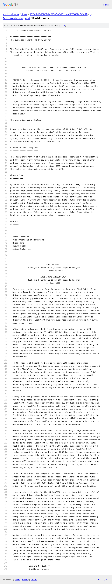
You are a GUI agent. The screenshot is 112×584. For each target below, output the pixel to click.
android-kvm (11, 14)
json (106, 579)
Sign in (106, 4)
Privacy (25, 579)
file (62, 25)
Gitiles (17, 579)
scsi (27, 18)
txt (100, 579)
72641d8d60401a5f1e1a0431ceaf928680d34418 (59, 14)
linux (24, 14)
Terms (34, 579)
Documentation (13, 18)
